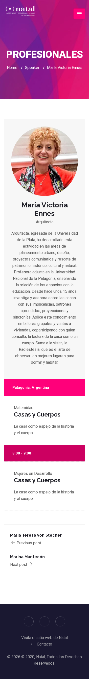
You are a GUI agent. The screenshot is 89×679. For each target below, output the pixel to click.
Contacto (44, 644)
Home (12, 67)
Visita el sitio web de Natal (44, 637)
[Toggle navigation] (79, 13)
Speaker (32, 67)
